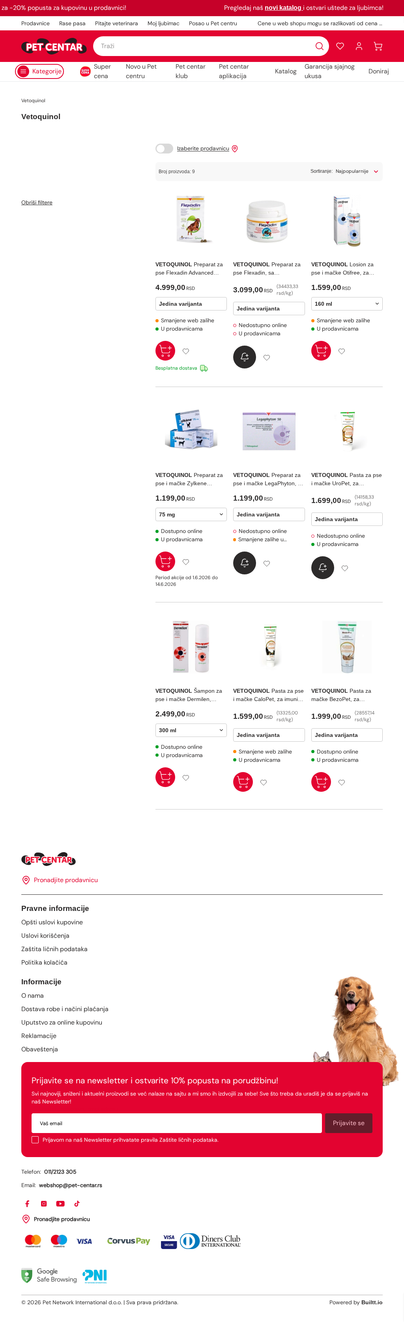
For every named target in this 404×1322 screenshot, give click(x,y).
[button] (340, 46)
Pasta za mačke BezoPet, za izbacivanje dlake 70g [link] (341, 695)
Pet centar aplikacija (234, 71)
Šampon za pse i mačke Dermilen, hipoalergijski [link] (188, 695)
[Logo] (54, 46)
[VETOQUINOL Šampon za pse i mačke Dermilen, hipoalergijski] (191, 646)
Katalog (286, 71)
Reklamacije (38, 1036)
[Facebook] (27, 1204)
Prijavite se (349, 1123)
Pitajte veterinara (116, 23)
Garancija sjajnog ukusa (330, 71)
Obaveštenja (39, 1049)
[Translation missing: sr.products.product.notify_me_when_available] (244, 357)
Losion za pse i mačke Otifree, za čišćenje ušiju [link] (342, 269)
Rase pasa (72, 23)
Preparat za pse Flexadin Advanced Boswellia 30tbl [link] (189, 269)
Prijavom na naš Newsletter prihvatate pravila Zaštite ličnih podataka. (131, 1140)
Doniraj (378, 71)
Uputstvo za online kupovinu (61, 1022)
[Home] (202, 859)
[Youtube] (60, 1204)
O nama (32, 995)
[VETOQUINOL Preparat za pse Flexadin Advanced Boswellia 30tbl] (191, 220)
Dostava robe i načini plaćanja (64, 1009)
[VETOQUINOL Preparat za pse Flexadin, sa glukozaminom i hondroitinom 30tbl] (269, 220)
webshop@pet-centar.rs (70, 1185)
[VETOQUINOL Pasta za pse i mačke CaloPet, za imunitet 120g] (269, 646)
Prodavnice (35, 23)
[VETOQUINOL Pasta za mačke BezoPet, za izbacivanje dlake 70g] (347, 646)
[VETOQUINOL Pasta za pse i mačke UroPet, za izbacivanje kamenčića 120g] (347, 431)
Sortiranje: (321, 171)
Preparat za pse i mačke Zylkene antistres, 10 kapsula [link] (189, 480)
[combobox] (211, 46)
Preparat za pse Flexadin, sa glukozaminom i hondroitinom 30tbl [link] (267, 269)
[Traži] (319, 46)
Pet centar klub (191, 71)
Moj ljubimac (164, 23)
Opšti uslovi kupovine (52, 922)
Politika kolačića (44, 962)
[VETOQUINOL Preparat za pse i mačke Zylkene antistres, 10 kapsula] (191, 431)
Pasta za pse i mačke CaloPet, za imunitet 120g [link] (268, 695)
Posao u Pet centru (213, 23)
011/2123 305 (60, 1171)
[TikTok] (77, 1204)
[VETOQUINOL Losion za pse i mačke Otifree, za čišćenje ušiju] (347, 220)
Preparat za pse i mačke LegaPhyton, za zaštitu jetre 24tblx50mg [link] (268, 480)
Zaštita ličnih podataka (54, 949)
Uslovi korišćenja (45, 935)
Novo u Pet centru (141, 71)
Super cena (102, 71)
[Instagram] (44, 1204)
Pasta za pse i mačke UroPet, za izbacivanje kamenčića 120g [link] (346, 480)
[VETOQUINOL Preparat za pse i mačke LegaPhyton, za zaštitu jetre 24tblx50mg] (269, 431)
